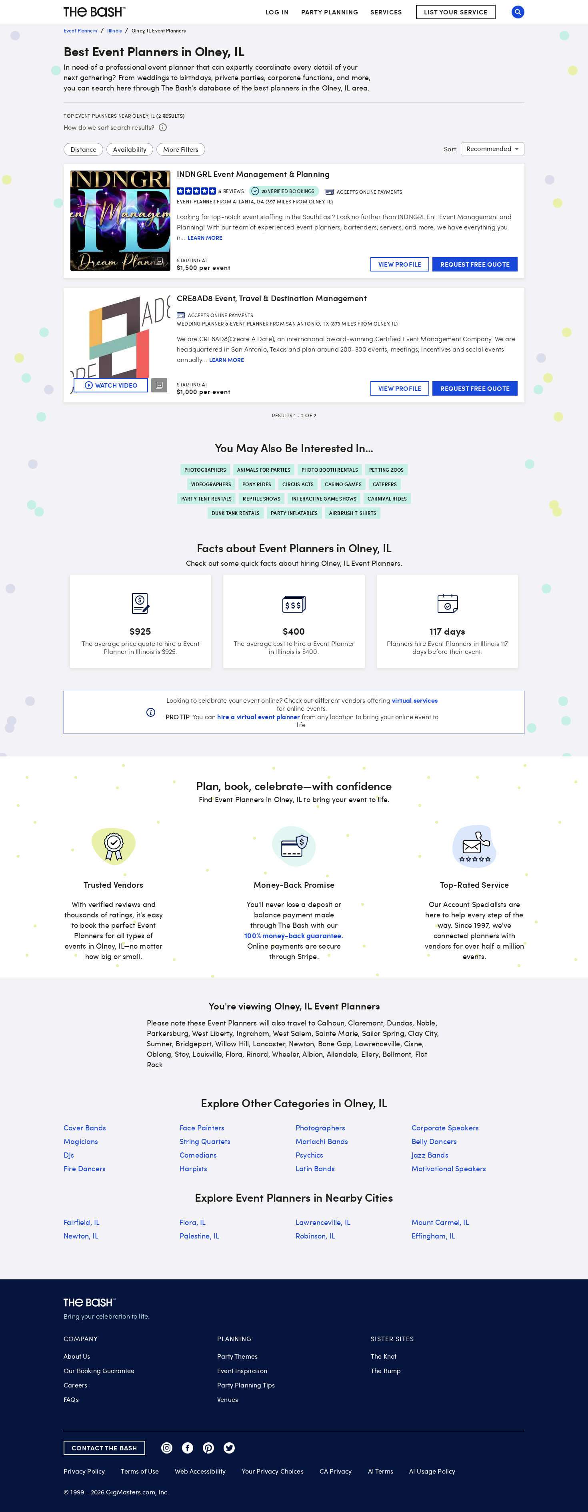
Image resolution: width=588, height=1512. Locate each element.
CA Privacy (336, 1471)
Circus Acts (298, 484)
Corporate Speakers (445, 1127)
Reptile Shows (261, 498)
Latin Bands (315, 1168)
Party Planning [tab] (329, 11)
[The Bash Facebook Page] (187, 1448)
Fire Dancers (85, 1168)
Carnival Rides (387, 498)
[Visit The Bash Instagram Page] (166, 1448)
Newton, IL (81, 1236)
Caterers (385, 484)
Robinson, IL (315, 1236)
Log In (277, 12)
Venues (227, 1399)
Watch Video (116, 385)
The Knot (383, 1356)
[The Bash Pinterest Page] (208, 1448)
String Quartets (205, 1141)
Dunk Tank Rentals (236, 513)
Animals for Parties (263, 469)
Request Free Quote (475, 264)
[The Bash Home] (95, 12)
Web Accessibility (200, 1471)
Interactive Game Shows (324, 498)
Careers (75, 1385)
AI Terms (380, 1471)
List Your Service (456, 11)
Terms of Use (140, 1471)
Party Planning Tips (246, 1385)
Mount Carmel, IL (440, 1222)
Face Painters (202, 1127)
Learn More (205, 237)
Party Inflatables (294, 513)
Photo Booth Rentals (330, 469)
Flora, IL (193, 1222)
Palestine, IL (199, 1236)
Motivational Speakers (449, 1168)
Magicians (81, 1141)
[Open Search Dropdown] (518, 12)
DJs (69, 1155)
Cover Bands (85, 1127)
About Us (77, 1356)
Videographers (211, 484)
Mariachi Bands (322, 1141)
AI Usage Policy (432, 1471)
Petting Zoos (386, 469)
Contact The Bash (104, 1447)
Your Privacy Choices (272, 1471)
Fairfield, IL (82, 1222)
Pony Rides (256, 484)
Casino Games (343, 484)
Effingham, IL (433, 1236)
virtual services (415, 700)
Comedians (198, 1155)
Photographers (205, 469)
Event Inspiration (242, 1371)
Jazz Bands (430, 1155)
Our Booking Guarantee (99, 1371)
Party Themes (237, 1356)
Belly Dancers (434, 1141)
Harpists (193, 1168)
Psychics (309, 1155)
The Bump (386, 1371)
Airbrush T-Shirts (352, 513)
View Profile (399, 264)
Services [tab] (386, 11)
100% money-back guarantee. (293, 935)
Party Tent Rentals (206, 498)
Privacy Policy (84, 1471)
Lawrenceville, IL (323, 1222)
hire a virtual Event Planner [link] (258, 716)
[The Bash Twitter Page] (229, 1448)
